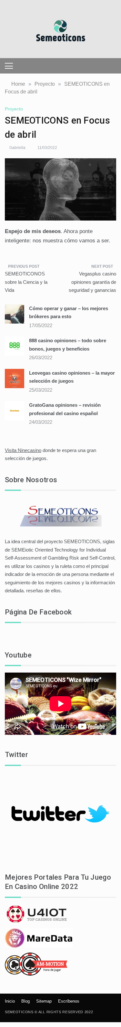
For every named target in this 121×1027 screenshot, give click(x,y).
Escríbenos (68, 1001)
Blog (25, 1001)
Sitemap (44, 1001)
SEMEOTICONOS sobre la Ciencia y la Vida (26, 282)
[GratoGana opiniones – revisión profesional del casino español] (14, 410)
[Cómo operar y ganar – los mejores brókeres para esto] (14, 313)
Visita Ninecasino (23, 450)
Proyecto (14, 108)
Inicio (10, 1001)
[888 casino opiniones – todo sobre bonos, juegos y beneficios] (14, 345)
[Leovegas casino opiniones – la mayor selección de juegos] (14, 378)
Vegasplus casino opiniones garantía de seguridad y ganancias (92, 282)
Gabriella (17, 147)
